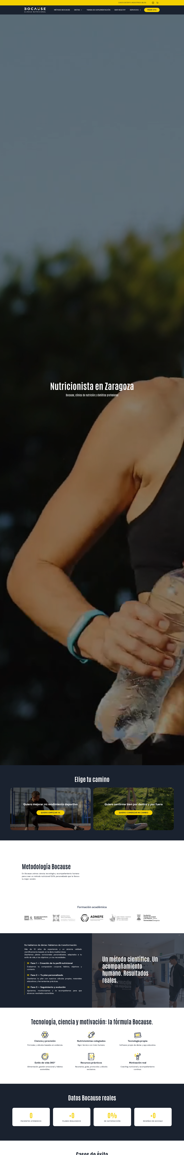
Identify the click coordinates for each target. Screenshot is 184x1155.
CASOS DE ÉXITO (124, 3)
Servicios (134, 10)
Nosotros (136, 3)
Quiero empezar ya (50, 812)
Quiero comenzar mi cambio (133, 812)
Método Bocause (62, 10)
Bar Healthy (120, 10)
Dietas (77, 10)
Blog (144, 3)
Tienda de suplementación (98, 10)
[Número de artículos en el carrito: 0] (157, 2)
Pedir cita (151, 10)
